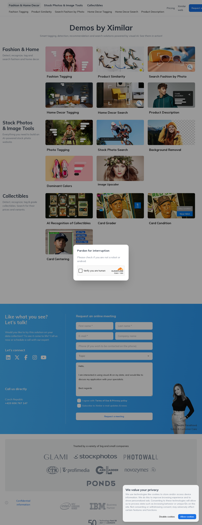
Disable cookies (167, 516)
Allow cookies (187, 516)
